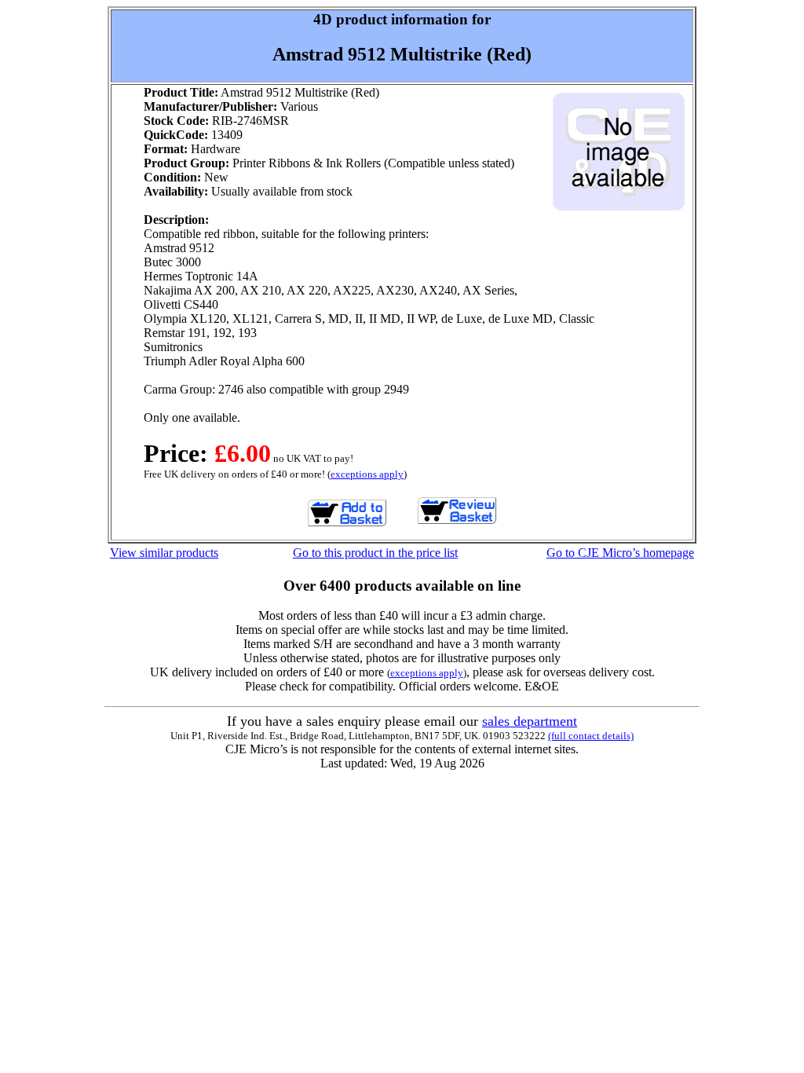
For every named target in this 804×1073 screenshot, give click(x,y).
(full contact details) (591, 736)
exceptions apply (367, 474)
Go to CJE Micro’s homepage (620, 552)
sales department (529, 721)
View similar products (164, 552)
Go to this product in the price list (375, 552)
